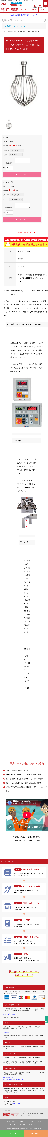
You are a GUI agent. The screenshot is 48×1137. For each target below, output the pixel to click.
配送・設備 (14, 15)
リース (35, 15)
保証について (6, 1032)
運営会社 (12, 1124)
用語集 (14, 1121)
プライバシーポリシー (35, 1121)
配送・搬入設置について (9, 1014)
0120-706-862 (16, 3)
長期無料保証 (26, 15)
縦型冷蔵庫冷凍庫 (5, 10)
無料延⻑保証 (23, 1124)
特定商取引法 (23, 1121)
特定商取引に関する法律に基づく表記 (13, 1079)
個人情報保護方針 (8, 1077)
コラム (6, 1121)
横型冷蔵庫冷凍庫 (14, 10)
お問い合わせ (32, 1124)
